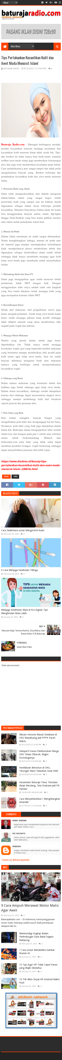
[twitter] (46, 2)
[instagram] (59, 2)
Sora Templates (26, 1056)
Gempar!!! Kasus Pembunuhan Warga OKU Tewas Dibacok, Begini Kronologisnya (39, 754)
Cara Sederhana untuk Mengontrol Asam (22, 530)
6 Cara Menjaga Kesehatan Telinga (19, 570)
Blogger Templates (45, 1056)
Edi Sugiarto (18, 833)
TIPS (15, 476)
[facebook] (42, 2)
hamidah (16, 846)
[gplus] (51, 2)
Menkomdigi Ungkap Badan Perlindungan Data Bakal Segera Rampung (36, 936)
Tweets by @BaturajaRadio (15, 860)
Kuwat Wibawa (19, 821)
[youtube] (56, 2)
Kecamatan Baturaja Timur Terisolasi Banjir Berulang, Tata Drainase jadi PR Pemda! (39, 785)
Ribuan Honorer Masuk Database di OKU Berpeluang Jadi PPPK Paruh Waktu (38, 738)
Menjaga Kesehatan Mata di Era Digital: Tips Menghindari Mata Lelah (24, 611)
